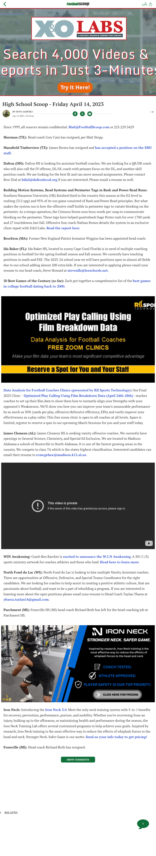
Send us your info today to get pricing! (116, 737)
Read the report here (62, 228)
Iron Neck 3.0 (56, 710)
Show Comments (78, 759)
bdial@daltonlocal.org (39, 180)
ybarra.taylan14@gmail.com (26, 599)
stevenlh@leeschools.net (87, 270)
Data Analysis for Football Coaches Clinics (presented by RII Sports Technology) (67, 390)
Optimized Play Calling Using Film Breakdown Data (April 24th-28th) (78, 396)
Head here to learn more (119, 562)
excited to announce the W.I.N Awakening (97, 556)
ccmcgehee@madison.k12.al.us (61, 455)
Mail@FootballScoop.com (88, 127)
